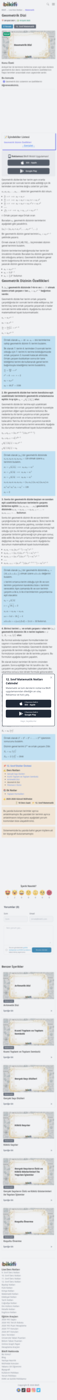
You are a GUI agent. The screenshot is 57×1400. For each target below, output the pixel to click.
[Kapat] (51, 677)
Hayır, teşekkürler (28, 721)
